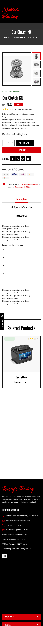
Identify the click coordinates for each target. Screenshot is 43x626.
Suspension (18, 37)
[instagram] (23, 158)
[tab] (21, 200)
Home (6, 37)
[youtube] (28, 158)
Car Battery (21, 377)
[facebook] (12, 158)
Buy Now (21, 150)
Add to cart (24, 142)
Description (21, 199)
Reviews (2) (21, 215)
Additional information (21, 207)
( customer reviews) (23, 109)
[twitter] (17, 158)
